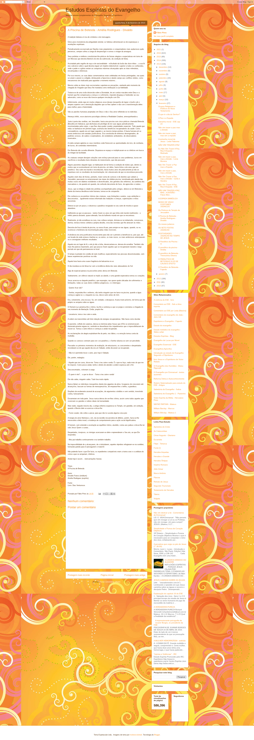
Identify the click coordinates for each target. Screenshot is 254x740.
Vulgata (157, 498)
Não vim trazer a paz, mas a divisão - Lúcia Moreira (168, 159)
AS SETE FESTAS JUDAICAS (166, 229)
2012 (159, 279)
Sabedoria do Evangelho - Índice (167, 389)
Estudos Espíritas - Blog (164, 336)
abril (161, 96)
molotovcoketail (136, 735)
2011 (159, 282)
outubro (162, 74)
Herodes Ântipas (161, 461)
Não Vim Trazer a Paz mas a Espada (167, 166)
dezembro (163, 67)
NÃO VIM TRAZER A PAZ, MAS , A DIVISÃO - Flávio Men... (169, 192)
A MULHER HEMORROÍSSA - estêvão (170, 641)
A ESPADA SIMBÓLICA (168, 198)
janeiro (162, 274)
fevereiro (163, 103)
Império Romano (161, 465)
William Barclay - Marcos (164, 408)
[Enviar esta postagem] (99, 494)
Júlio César (158, 469)
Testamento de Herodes (164, 490)
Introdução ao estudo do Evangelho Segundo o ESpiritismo (169, 354)
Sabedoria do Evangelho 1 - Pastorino (170, 394)
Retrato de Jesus (161, 482)
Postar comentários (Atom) (110, 582)
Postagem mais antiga (134, 575)
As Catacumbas (160, 431)
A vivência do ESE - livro (164, 300)
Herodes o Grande (161, 456)
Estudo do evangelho (162, 325)
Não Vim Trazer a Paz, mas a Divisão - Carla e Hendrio (169, 178)
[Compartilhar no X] (109, 493)
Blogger (157, 735)
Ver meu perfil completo (164, 36)
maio (161, 92)
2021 (159, 49)
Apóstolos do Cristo (162, 427)
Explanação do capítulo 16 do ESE (168, 594)
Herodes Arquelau (161, 452)
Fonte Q (157, 448)
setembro (163, 78)
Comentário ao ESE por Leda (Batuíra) (170, 311)
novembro (163, 71)
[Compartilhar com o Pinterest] (114, 493)
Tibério (156, 494)
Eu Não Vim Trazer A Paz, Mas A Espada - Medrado (169, 151)
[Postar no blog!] (106, 493)
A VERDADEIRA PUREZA (164, 607)
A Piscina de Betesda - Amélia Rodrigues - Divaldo (167, 218)
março (162, 99)
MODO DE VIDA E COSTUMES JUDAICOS (166, 204)
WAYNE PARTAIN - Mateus (165, 404)
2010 (159, 286)
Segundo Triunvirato (162, 486)
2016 (159, 53)
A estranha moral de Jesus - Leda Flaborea (168, 140)
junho (161, 89)
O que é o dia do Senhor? (169, 114)
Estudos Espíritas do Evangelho (103, 10)
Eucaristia (158, 440)
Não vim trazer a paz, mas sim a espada (167, 134)
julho (161, 85)
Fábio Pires (161, 33)
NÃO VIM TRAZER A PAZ (169, 145)
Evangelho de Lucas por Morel (166, 340)
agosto (162, 81)
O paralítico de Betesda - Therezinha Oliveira (168, 254)
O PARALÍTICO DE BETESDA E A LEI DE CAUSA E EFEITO (168, 261)
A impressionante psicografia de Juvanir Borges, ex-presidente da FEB (168, 622)
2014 (159, 60)
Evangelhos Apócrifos (163, 349)
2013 (159, 64)
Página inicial (107, 575)
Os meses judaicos (166, 224)
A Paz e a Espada (165, 118)
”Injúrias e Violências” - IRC (165, 654)
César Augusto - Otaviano (164, 435)
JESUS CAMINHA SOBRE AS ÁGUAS (169, 580)
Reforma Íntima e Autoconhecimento (169, 379)
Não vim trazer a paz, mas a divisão (167, 172)
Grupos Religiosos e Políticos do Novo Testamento (166, 108)
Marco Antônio (160, 473)
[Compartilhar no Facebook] (111, 493)
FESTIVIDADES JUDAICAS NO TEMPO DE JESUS (169, 235)
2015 (159, 57)
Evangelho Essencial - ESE (165, 344)
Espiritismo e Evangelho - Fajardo (168, 321)
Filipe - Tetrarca (160, 444)
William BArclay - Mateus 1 (165, 413)
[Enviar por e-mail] (104, 493)
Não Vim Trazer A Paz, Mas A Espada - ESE (168, 186)
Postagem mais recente (79, 575)
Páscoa (157, 477)
